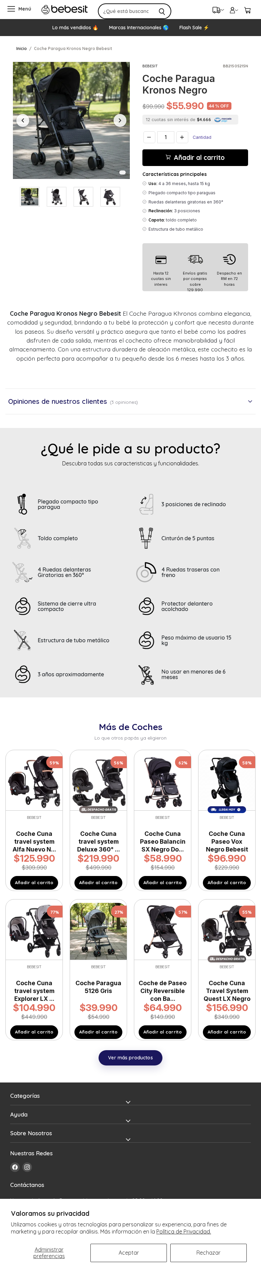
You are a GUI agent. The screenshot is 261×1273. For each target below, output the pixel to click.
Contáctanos (27, 1184)
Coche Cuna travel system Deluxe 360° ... (98, 841)
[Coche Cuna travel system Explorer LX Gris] (34, 930)
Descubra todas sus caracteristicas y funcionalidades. (130, 463)
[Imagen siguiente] (120, 120)
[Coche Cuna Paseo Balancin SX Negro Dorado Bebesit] (162, 781)
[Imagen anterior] (22, 120)
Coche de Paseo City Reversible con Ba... (163, 990)
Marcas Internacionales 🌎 (139, 27)
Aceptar (129, 1252)
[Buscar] (162, 11)
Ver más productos (130, 1058)
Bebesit (150, 66)
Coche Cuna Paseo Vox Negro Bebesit (227, 841)
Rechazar (208, 1252)
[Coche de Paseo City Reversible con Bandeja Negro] (162, 930)
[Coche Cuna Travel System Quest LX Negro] (226, 930)
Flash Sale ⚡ (194, 27)
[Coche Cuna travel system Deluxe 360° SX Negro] (98, 781)
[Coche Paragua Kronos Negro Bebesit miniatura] (30, 197)
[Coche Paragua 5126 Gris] (98, 930)
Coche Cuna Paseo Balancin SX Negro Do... (163, 841)
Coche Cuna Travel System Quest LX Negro (227, 990)
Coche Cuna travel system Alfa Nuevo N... (34, 841)
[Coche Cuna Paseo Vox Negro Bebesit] (226, 781)
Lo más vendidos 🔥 (75, 27)
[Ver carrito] (247, 9)
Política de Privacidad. (183, 1231)
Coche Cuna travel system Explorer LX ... (34, 990)
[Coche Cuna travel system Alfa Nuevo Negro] (34, 781)
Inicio (21, 48)
